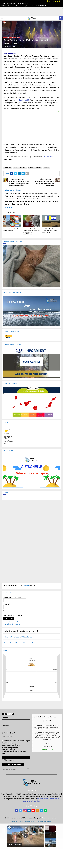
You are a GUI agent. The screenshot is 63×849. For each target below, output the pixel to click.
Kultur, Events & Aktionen (10, 37)
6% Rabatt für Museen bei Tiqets (45, 717)
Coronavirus (8, 167)
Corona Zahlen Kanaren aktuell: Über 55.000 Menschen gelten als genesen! (44, 183)
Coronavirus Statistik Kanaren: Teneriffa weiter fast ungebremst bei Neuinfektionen (31, 231)
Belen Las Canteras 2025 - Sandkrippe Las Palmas (25, 828)
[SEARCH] (28, 768)
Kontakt (34, 6)
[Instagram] (25, 810)
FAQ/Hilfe (4, 6)
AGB (34, 821)
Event (15, 167)
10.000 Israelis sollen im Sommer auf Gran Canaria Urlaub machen (49, 230)
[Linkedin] (29, 810)
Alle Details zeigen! (47, 746)
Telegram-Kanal (48, 157)
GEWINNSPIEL (42, 6)
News (18, 37)
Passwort (6, 604)
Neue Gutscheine (8, 450)
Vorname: (5, 718)
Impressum (28, 821)
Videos (56, 818)
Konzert (30, 167)
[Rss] (37, 810)
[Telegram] (41, 810)
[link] (9, 828)
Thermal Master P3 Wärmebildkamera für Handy (20, 643)
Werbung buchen (26, 6)
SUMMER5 (48, 720)
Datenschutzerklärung (44, 821)
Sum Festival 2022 (22, 100)
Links (17, 6)
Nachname (5, 725)
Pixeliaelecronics (47, 818)
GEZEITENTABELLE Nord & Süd (12, 292)
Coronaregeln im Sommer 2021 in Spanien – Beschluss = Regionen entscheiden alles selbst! (19, 183)
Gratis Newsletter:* (8, 733)
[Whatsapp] (45, 810)
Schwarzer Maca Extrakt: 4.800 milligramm (18, 637)
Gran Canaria (23, 167)
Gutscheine (11, 6)
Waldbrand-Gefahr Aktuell (12, 344)
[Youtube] (33, 810)
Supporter (26, 585)
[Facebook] (16, 810)
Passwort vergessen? (10, 622)
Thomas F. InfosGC (13, 190)
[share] (41, 827)
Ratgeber (46, 167)
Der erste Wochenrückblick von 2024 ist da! (11, 229)
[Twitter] (20, 810)
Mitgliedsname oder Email (12, 597)
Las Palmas (38, 167)
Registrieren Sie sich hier (12, 624)
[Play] (50, 841)
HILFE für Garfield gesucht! (12, 241)
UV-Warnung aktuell (10, 383)
